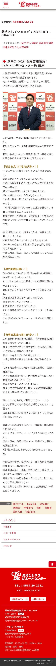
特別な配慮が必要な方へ (13, 660)
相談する (8, 526)
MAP (21, 614)
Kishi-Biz (18, 22)
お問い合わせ (38, 599)
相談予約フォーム (20, 599)
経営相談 (24, 47)
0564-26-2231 (33, 585)
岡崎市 (34, 43)
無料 (51, 43)
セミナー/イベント (12, 539)
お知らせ (8, 546)
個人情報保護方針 (31, 660)
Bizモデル (26, 43)
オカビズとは (10, 520)
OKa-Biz (28, 22)
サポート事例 (10, 533)
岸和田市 (43, 43)
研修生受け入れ (11, 47)
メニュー (5, 7)
